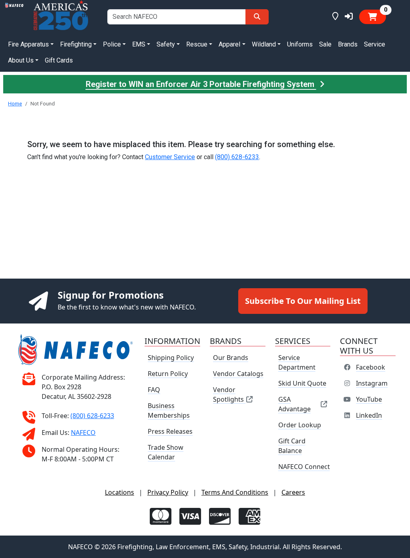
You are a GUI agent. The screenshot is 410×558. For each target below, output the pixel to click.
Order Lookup (299, 425)
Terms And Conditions (234, 492)
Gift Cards (59, 60)
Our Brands (230, 357)
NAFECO (83, 432)
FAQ (154, 389)
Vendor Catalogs (238, 373)
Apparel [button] (229, 44)
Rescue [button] (196, 44)
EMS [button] (138, 44)
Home (15, 104)
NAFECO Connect (304, 466)
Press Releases (170, 431)
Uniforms (300, 44)
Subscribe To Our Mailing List (303, 300)
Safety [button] (166, 44)
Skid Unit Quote (302, 383)
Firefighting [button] (76, 44)
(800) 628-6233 (237, 157)
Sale (325, 44)
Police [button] (112, 44)
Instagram (372, 383)
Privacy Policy (167, 492)
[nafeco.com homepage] (14, 16)
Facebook (370, 367)
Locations (119, 492)
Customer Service (170, 157)
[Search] (257, 16)
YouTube (369, 399)
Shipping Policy (171, 357)
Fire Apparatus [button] (28, 44)
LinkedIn (369, 415)
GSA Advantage (294, 404)
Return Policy (168, 373)
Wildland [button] (264, 44)
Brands (348, 44)
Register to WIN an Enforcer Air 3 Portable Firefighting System (201, 84)
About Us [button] (21, 60)
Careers (293, 492)
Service (374, 44)
